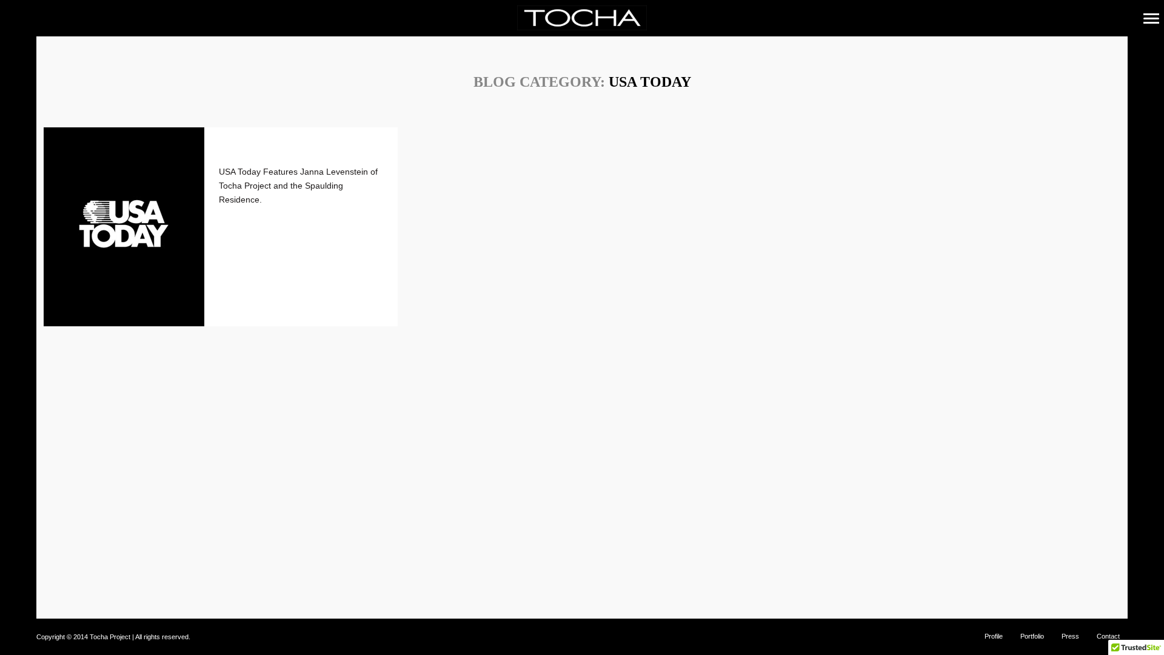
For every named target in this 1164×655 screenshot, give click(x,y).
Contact (1108, 636)
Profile (994, 636)
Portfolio (1032, 636)
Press (1070, 636)
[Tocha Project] (582, 18)
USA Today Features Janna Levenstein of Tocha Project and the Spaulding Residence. (298, 185)
